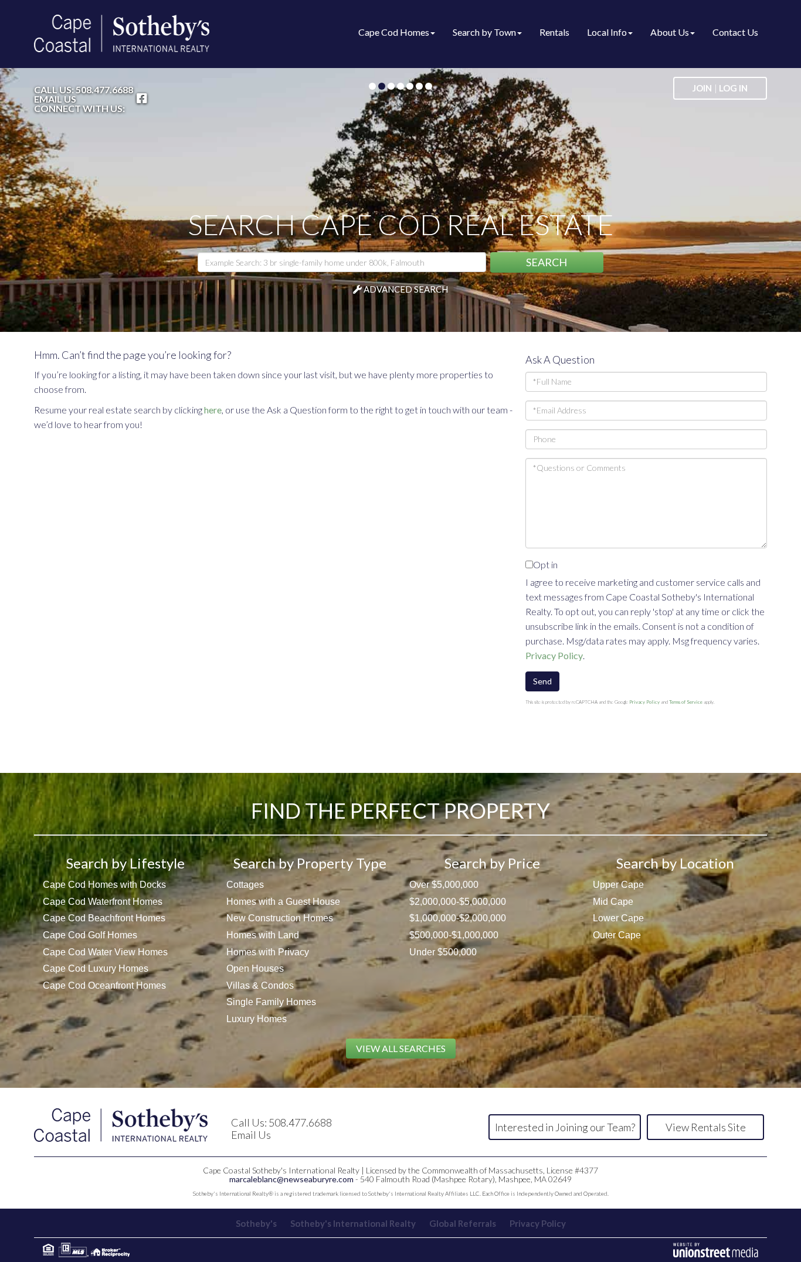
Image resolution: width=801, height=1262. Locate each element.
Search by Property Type (309, 862)
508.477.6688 (104, 89)
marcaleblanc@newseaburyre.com (291, 1179)
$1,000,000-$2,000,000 (457, 918)
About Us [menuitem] (669, 32)
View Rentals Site (706, 1127)
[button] (546, 262)
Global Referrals (462, 1223)
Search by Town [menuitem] (484, 32)
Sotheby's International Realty (353, 1223)
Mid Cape (613, 902)
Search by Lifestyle (125, 862)
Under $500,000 (443, 952)
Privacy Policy (554, 655)
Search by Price (492, 862)
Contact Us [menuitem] (735, 32)
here (213, 409)
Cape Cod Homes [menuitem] (393, 32)
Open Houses (255, 968)
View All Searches (401, 1048)
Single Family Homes (271, 1002)
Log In (733, 88)
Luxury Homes (256, 1019)
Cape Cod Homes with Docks (104, 885)
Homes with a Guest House (283, 902)
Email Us (55, 99)
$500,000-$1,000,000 (453, 935)
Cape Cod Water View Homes (105, 952)
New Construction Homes (279, 918)
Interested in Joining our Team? (565, 1127)
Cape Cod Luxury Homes (95, 968)
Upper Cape (618, 885)
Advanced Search (406, 289)
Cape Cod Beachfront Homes (104, 918)
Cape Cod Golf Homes (90, 935)
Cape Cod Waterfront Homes (102, 902)
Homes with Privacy (267, 952)
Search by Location (675, 862)
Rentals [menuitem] (554, 32)
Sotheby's (256, 1223)
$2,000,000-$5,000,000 (457, 902)
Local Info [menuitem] (607, 32)
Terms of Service (685, 702)
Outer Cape (617, 935)
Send (542, 681)
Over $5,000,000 (443, 885)
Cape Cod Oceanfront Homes (104, 985)
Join (702, 88)
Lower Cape (618, 918)
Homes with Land (262, 935)
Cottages (245, 885)
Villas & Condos (260, 985)
